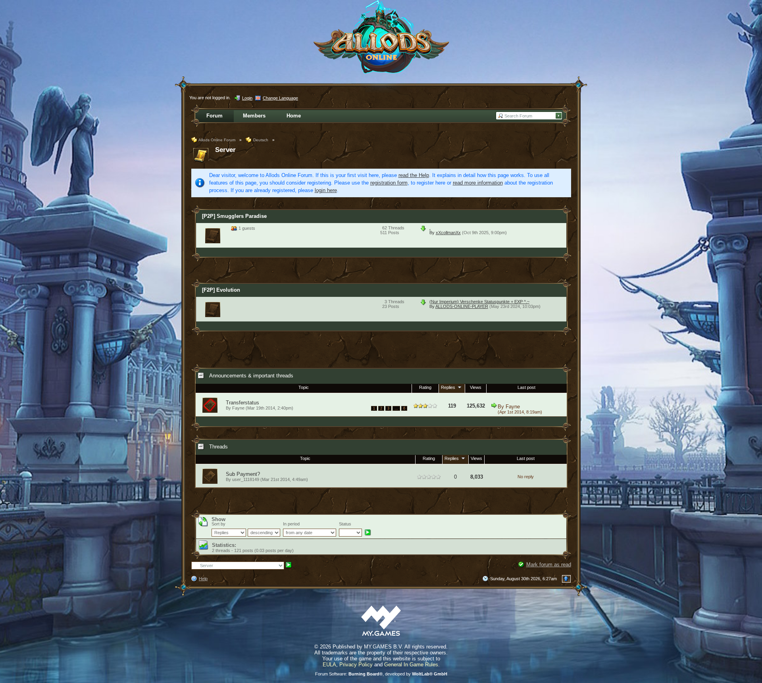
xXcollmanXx (448, 232)
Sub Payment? (243, 474)
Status (345, 523)
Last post (526, 387)
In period (291, 523)
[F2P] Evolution (221, 290)
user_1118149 (245, 479)
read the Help (413, 175)
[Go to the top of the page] (566, 578)
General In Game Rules (411, 665)
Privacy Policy (356, 665)
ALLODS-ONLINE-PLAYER (461, 306)
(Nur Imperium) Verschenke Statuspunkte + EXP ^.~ (479, 301)
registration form (389, 183)
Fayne (513, 407)
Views (475, 387)
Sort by (218, 523)
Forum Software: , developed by (381, 673)
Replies (448, 387)
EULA (329, 665)
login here (326, 190)
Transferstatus (242, 403)
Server (225, 150)
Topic (303, 387)
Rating (425, 387)
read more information (478, 183)
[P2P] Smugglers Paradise (234, 216)
